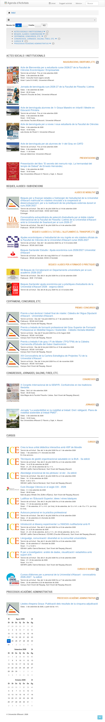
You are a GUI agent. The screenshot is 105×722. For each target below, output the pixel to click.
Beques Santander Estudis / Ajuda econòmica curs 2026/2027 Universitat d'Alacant (57, 251)
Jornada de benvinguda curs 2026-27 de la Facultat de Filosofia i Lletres (57, 86)
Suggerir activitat (65, 3)
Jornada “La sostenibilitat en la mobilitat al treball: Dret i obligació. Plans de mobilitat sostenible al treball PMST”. (58, 411)
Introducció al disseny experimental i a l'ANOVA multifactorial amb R (55, 524)
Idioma (78, 3)
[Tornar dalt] (99, 717)
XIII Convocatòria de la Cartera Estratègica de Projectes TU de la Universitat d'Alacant (53, 357)
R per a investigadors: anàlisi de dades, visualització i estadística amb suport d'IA (56, 553)
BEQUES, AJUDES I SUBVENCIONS (28, 34)
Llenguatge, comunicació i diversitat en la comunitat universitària (53, 538)
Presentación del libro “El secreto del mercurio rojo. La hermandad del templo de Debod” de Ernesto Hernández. (56, 165)
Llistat (52, 3)
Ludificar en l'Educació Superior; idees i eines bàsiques (48, 498)
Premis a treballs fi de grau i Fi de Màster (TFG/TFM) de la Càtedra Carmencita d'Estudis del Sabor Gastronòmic (54, 343)
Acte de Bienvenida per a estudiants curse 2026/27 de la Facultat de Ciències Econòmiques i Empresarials (55, 68)
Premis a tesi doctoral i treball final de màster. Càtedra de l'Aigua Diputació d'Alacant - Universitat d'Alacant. (58, 314)
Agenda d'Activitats (18, 3)
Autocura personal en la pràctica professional (43, 512)
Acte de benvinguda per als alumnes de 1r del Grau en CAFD (51, 143)
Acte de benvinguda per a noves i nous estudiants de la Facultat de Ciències (59, 124)
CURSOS (17, 41)
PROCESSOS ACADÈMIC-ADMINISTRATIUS (31, 43)
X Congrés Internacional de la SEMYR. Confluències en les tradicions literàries (56, 386)
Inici (13, 12)
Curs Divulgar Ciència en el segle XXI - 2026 (43, 486)
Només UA (10, 25)
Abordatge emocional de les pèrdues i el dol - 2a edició (48, 472)
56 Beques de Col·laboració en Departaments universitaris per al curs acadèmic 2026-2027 (56, 271)
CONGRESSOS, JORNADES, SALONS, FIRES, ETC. (34, 38)
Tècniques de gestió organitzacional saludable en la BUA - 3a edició (55, 458)
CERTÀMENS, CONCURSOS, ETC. (27, 36)
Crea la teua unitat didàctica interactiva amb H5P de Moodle (51, 447)
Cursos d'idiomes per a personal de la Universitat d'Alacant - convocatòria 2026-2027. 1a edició (58, 576)
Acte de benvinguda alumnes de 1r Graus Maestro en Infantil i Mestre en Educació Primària (57, 109)
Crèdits (31, 25)
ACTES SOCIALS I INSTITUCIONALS (28, 31)
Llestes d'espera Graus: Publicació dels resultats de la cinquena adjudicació (59, 603)
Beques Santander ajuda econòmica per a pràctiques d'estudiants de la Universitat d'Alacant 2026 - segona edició (56, 285)
